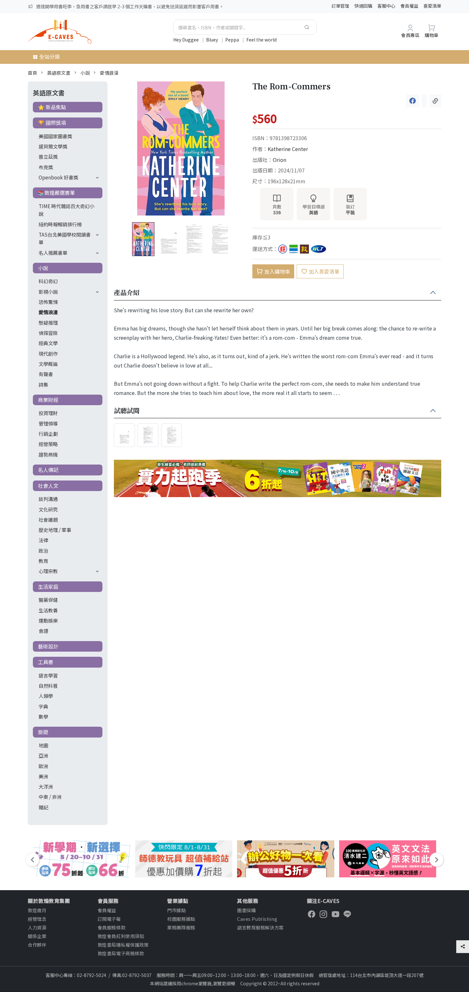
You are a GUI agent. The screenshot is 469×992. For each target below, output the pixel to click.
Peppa (232, 39)
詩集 (43, 384)
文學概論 (48, 363)
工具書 (45, 662)
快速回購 (363, 6)
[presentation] (32, 859)
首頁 (32, 72)
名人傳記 (48, 469)
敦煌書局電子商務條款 (121, 953)
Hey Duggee (186, 39)
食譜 (43, 630)
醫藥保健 (48, 599)
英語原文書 (59, 72)
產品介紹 (126, 293)
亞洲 (43, 755)
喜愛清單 (432, 6)
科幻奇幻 (48, 280)
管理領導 (48, 423)
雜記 (43, 807)
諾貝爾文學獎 (53, 146)
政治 (43, 550)
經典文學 (48, 342)
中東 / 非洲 (50, 796)
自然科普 (48, 685)
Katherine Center (288, 149)
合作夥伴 (37, 944)
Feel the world (261, 39)
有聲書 (46, 373)
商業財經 (48, 400)
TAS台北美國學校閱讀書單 (65, 238)
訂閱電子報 (109, 918)
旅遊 (43, 732)
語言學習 (48, 675)
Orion (279, 159)
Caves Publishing (257, 918)
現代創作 (48, 353)
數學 (43, 716)
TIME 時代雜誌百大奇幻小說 (66, 209)
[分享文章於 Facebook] (412, 101)
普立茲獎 (48, 156)
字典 (43, 706)
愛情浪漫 (109, 72)
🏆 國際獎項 (52, 122)
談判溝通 (48, 498)
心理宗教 (48, 570)
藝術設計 (48, 646)
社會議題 (48, 519)
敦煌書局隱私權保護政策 (123, 944)
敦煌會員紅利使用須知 (121, 936)
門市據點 (176, 910)
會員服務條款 (111, 927)
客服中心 (386, 6)
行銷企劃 (48, 433)
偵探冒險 (48, 332)
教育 (43, 560)
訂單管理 (340, 6)
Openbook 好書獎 (58, 177)
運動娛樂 (48, 620)
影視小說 (48, 291)
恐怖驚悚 (48, 301)
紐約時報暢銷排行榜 (60, 224)
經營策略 (48, 443)
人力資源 (37, 927)
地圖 (43, 745)
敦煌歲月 (37, 910)
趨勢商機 (48, 454)
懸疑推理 (48, 322)
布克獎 (46, 166)
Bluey (212, 39)
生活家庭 (48, 586)
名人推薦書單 (53, 252)
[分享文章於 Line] (424, 101)
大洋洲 (46, 786)
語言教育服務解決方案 (260, 927)
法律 (43, 539)
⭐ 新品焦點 (52, 107)
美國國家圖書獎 (55, 136)
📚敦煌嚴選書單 (56, 192)
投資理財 (48, 412)
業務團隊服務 (181, 927)
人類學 (46, 695)
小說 (85, 72)
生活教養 (48, 610)
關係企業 (37, 936)
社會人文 (48, 485)
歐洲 (43, 765)
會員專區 (410, 35)
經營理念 (37, 918)
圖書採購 (246, 910)
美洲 (43, 776)
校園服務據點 (181, 918)
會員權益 (409, 6)
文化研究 (48, 509)
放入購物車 (277, 271)
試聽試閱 (126, 411)
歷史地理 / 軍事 (55, 529)
